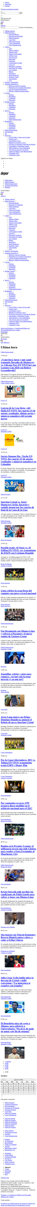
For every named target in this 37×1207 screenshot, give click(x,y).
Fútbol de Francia (10, 1127)
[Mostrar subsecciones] (15, 33)
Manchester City (10, 1150)
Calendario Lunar (14, 155)
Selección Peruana (14, 41)
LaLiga (7, 93)
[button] (18, 335)
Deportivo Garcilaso (15, 66)
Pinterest (7, 1172)
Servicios (7, 135)
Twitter (7, 1169)
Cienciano (12, 61)
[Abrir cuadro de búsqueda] (1, 11)
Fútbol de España (10, 1120)
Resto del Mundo (6, 540)
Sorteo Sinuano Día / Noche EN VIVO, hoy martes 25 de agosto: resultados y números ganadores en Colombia (18, 460)
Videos (7, 2)
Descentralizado (14, 34)
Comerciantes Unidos (15, 63)
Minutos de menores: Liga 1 (17, 142)
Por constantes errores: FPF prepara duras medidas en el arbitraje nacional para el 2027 (16, 806)
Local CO (4, 400)
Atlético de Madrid (10, 1144)
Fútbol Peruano (9, 33)
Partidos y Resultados (11, 82)
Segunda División (10, 1110)
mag (28, 1205)
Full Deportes (9, 132)
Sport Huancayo (14, 75)
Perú (2, 22)
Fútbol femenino (14, 38)
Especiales (8, 4)
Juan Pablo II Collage (15, 68)
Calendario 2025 (14, 153)
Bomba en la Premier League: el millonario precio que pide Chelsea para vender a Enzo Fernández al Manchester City (18, 850)
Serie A (7, 111)
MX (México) (5, 342)
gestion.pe (25, 1203)
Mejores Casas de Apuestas (17, 86)
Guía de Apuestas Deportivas (18, 89)
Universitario (13, 79)
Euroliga (7, 1134)
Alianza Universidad (15, 54)
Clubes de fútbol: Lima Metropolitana (20, 151)
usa (6, 134)
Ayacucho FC (13, 57)
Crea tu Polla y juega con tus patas (19, 137)
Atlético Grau (13, 56)
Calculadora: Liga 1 (15, 141)
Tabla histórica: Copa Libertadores (19, 148)
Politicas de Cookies (13, 330)
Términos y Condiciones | (9, 1195)
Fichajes (7, 6)
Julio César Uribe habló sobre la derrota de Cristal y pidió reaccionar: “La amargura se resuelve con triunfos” (17, 981)
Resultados (12, 96)
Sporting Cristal (13, 77)
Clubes (7, 47)
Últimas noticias (10, 31)
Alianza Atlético (14, 50)
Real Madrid (9, 1143)
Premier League (10, 102)
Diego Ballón (5, 692)
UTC (10, 80)
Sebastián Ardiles (6, 431)
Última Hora (9, 180)
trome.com (4, 1205)
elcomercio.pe (5, 1203)
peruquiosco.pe (22, 1205)
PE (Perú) (4, 339)
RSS (6, 1174)
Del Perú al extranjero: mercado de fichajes (22, 144)
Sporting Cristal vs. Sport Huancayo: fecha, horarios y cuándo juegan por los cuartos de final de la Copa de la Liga (17, 506)
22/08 (6, 1065)
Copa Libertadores (14, 43)
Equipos (7, 1139)
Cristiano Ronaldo (10, 1157)
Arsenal (7, 1146)
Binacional (12, 59)
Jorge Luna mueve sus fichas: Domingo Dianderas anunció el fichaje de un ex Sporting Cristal (17, 720)
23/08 (6, 1067)
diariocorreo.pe (12, 1205)
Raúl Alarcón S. (6, 606)
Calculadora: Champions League (19, 146)
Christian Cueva (10, 1164)
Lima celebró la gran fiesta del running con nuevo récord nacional (18, 592)
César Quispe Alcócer (7, 383)
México (3, 25)
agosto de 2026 (18, 1079)
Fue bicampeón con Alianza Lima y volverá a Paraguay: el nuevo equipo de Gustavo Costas (18, 634)
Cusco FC (12, 64)
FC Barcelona (9, 1141)
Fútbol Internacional (15, 119)
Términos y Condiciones (15, 328)
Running (7, 187)
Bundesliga (8, 121)
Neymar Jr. (8, 1158)
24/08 (6, 1068)
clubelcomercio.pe (15, 1203)
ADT (10, 49)
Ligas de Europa (10, 1118)
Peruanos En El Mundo (12, 1108)
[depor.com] (5, 177)
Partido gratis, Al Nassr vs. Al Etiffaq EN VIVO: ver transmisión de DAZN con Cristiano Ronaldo (18, 550)
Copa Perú (12, 40)
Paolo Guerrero (9, 1162)
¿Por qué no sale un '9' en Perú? (19, 150)
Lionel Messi (9, 1155)
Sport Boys (12, 73)
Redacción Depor (6, 821)
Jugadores (8, 1153)
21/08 (6, 1063)
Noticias (11, 95)
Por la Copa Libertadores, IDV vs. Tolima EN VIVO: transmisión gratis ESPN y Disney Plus (18, 763)
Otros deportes (5, 583)
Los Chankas (13, 70)
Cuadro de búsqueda (25, 27)
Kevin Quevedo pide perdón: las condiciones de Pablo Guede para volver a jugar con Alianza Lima (17, 894)
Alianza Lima (13, 52)
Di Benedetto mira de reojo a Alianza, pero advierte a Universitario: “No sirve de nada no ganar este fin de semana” (17, 1027)
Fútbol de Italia (9, 1125)
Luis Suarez (8, 1160)
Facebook (8, 1171)
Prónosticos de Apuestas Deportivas (20, 88)
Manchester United (11, 1148)
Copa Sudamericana (15, 45)
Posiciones (12, 100)
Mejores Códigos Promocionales (19, 91)
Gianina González (6, 566)
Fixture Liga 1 (13, 139)
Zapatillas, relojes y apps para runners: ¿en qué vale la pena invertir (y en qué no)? (16, 677)
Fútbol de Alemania (11, 1124)
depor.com (4, 328)
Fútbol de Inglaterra (11, 1122)
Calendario (12, 98)
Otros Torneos (9, 1130)
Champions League (11, 1132)
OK (21, 13)
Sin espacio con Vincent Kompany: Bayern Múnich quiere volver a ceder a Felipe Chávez (18, 937)
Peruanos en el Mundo (16, 36)
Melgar (11, 72)
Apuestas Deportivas (11, 84)
